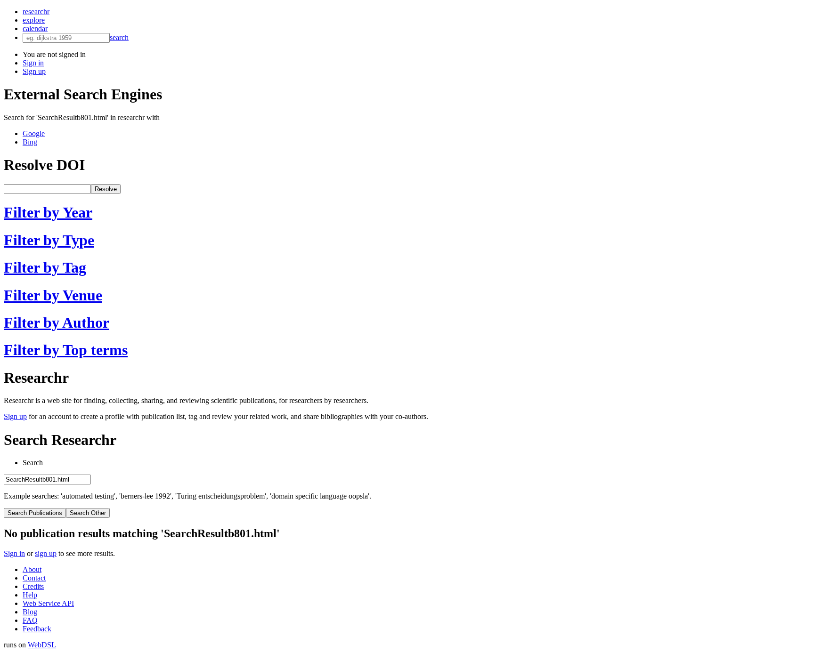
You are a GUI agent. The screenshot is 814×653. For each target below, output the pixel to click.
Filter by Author (56, 322)
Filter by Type (49, 240)
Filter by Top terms (66, 349)
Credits (33, 586)
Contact (34, 578)
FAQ (30, 620)
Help (30, 595)
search (119, 37)
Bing (30, 142)
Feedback (37, 629)
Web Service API (48, 603)
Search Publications (35, 512)
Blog (30, 612)
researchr (36, 12)
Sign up (34, 71)
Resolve (106, 189)
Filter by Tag (45, 267)
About (32, 569)
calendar (35, 28)
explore (34, 20)
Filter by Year (48, 212)
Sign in (33, 63)
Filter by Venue (53, 295)
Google (34, 133)
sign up (46, 553)
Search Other (88, 512)
